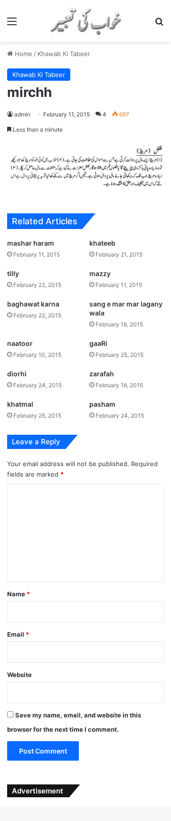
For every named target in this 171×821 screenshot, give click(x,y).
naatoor (20, 343)
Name (18, 594)
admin (22, 114)
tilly (13, 273)
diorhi (17, 374)
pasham (102, 404)
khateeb (102, 243)
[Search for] (159, 24)
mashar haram (30, 243)
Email (18, 634)
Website (19, 674)
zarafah (101, 374)
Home (22, 53)
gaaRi (98, 343)
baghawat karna (33, 304)
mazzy (100, 273)
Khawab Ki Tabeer (64, 53)
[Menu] (12, 24)
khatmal (20, 404)
